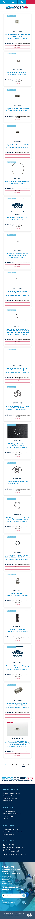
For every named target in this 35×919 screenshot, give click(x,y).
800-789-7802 (10, 845)
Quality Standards (9, 816)
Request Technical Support (12, 832)
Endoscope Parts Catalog (11, 793)
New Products (8, 801)
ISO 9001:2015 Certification (12, 814)
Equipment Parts (8, 796)
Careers (5, 819)
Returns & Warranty (9, 834)
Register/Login (9, 43)
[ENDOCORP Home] (17, 7)
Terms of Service (15, 916)
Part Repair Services (10, 798)
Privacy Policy (6, 916)
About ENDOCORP (9, 811)
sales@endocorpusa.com (14, 847)
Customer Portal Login (10, 829)
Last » (28, 765)
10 (17, 765)
